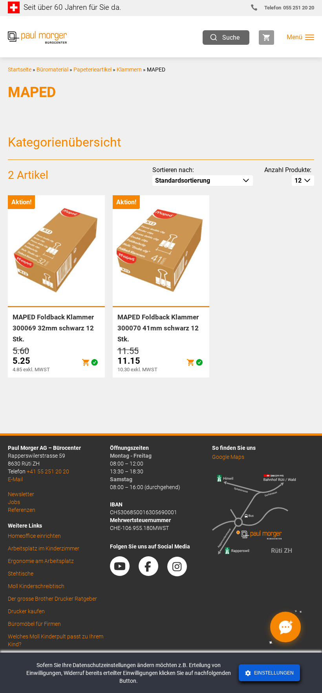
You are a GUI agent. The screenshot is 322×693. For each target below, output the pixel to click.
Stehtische (20, 573)
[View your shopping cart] (266, 37)
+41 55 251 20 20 (48, 471)
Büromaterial (52, 69)
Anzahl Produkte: (287, 170)
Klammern (129, 69)
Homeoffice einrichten (34, 536)
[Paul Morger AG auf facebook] (152, 573)
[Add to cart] (85, 362)
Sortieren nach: (173, 170)
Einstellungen (273, 673)
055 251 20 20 (289, 8)
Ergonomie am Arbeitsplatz (41, 561)
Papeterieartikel (92, 69)
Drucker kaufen (26, 611)
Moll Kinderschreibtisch (36, 586)
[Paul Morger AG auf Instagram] (181, 573)
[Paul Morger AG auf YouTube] (123, 573)
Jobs (14, 502)
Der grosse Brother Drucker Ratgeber (52, 599)
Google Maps (228, 457)
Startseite (19, 69)
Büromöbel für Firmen (34, 624)
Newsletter (21, 494)
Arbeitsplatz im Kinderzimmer (43, 548)
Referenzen (21, 510)
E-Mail (15, 479)
